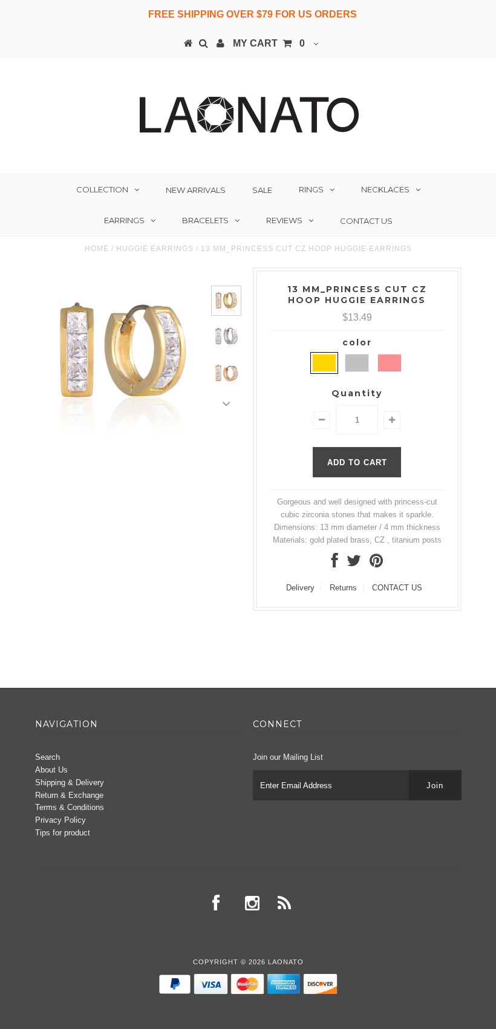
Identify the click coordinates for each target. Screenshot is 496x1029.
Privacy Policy (60, 820)
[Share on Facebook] (334, 563)
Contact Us (366, 221)
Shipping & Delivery (69, 782)
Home (97, 248)
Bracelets (205, 220)
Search (47, 757)
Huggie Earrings (155, 248)
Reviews (284, 220)
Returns (343, 587)
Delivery (300, 587)
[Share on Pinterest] (376, 563)
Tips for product (62, 832)
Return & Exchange (69, 795)
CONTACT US (397, 587)
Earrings (124, 220)
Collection (102, 189)
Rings (311, 189)
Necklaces (385, 189)
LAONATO (286, 961)
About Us (51, 769)
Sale (262, 190)
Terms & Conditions (69, 807)
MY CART (269, 43)
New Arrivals (196, 190)
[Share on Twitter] (354, 563)
